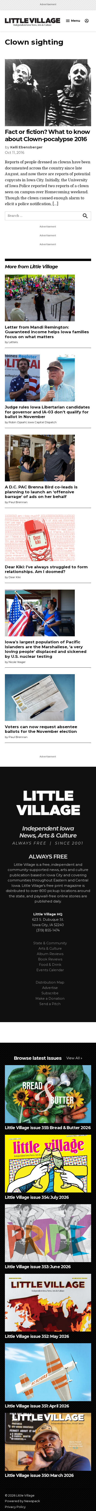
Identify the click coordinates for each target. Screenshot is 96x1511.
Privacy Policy (15, 1507)
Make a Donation (50, 998)
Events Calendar (50, 970)
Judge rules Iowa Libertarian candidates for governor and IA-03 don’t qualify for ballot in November (47, 412)
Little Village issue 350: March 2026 (39, 1475)
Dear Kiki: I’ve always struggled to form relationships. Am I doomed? (46, 569)
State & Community (50, 943)
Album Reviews (50, 954)
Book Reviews (50, 959)
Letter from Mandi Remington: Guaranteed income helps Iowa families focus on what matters (47, 332)
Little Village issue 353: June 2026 (38, 1266)
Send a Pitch (50, 1004)
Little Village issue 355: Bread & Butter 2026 (48, 1127)
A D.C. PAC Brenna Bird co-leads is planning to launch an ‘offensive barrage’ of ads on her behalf (41, 492)
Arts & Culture (50, 948)
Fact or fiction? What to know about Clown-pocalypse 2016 (47, 135)
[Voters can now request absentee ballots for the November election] (40, 698)
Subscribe (49, 993)
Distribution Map (50, 982)
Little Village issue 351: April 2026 (37, 1406)
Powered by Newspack (22, 1501)
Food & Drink (50, 965)
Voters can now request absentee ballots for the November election (41, 729)
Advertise (50, 988)
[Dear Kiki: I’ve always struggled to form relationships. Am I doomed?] (40, 538)
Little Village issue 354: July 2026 (37, 1197)
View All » (74, 1058)
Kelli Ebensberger (26, 147)
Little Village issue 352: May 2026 (37, 1336)
